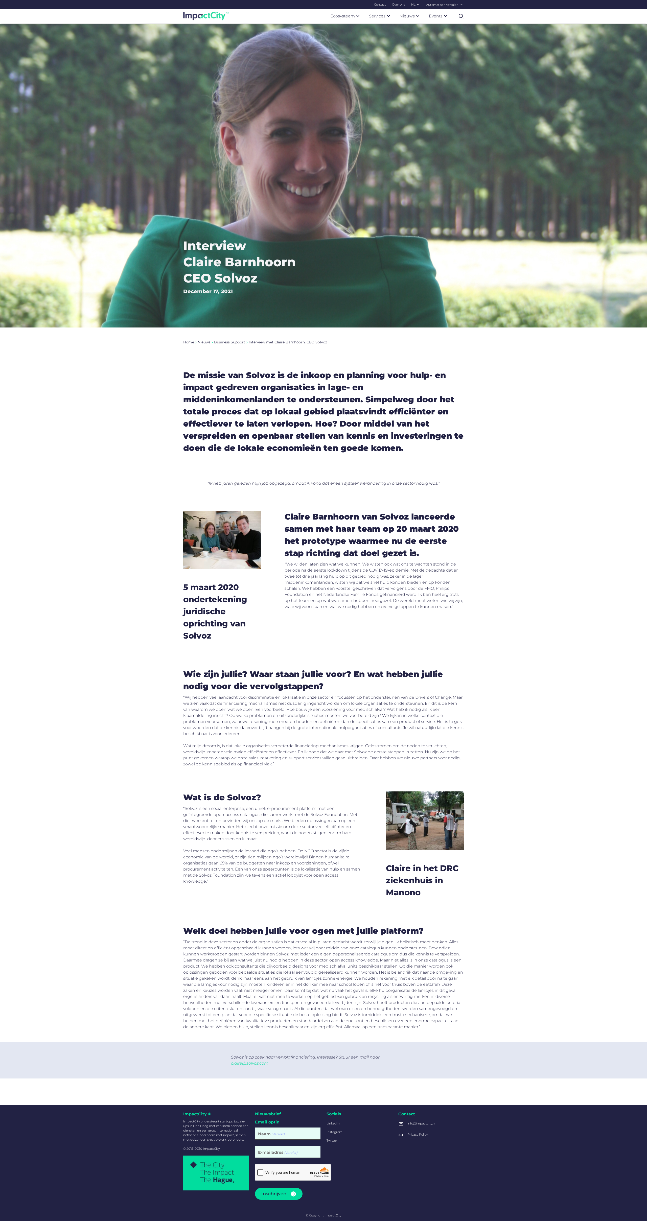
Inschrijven (273, 1193)
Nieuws (204, 342)
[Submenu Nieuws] (418, 16)
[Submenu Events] (446, 16)
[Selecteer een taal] (461, 4)
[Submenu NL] (417, 4)
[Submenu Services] (388, 16)
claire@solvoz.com (249, 1063)
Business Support (229, 342)
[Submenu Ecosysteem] (358, 16)
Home (188, 342)
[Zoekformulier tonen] (461, 16)
